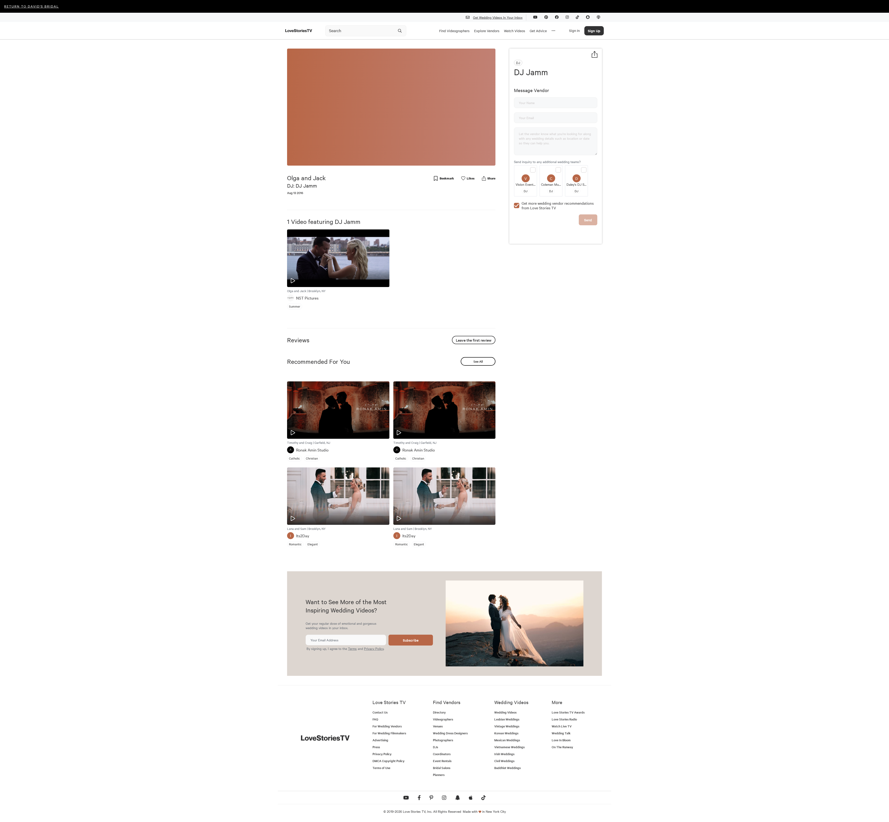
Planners (438, 775)
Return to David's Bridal (31, 6)
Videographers (443, 719)
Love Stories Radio (564, 719)
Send (588, 219)
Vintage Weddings (506, 726)
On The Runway (562, 747)
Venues (438, 726)
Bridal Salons (441, 768)
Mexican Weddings (507, 740)
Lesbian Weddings (506, 719)
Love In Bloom (561, 740)
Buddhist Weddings (507, 768)
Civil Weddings (504, 761)
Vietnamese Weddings (509, 747)
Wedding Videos (505, 712)
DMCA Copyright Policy (388, 761)
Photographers (443, 740)
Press (376, 747)
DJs (435, 747)
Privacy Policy (374, 648)
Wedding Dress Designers (450, 733)
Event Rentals (442, 761)
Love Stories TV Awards (568, 712)
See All (478, 361)
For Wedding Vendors (387, 726)
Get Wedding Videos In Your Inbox (498, 17)
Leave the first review (473, 340)
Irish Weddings (504, 754)
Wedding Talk (561, 733)
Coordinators (442, 754)
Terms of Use (381, 768)
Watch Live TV (562, 726)
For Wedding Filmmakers (389, 733)
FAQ (375, 719)
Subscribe (411, 640)
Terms (352, 648)
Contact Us (380, 712)
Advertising (380, 740)
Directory (439, 712)
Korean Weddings (506, 733)
